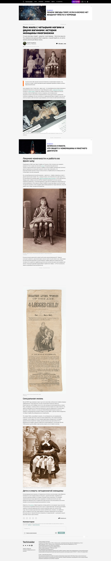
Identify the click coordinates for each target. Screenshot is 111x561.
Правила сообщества (27, 548)
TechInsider (29, 1)
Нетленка (26, 46)
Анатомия (37, 46)
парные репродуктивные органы (47, 178)
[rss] (23, 545)
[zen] (29, 545)
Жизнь (35, 46)
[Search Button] (85, 1)
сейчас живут (31, 91)
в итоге (32, 505)
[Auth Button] (87, 1)
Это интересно (25, 24)
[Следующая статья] (55, 537)
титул (42, 166)
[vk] (25, 545)
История (29, 46)
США (32, 46)
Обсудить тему (62, 43)
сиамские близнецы (58, 90)
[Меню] (23, 1)
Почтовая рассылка (82, 1)
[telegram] (27, 545)
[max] (31, 545)
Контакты (25, 551)
